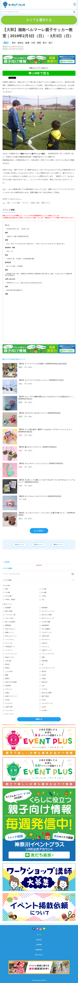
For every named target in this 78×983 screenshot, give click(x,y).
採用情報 (39, 944)
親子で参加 (8, 611)
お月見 (7, 700)
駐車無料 (44, 607)
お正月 (44, 707)
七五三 (44, 700)
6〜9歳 (44, 592)
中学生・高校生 (10, 599)
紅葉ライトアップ (11, 696)
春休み (7, 668)
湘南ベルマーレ (46, 203)
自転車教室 (45, 625)
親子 (9, 203)
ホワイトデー (9, 714)
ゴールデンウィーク (48, 668)
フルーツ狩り (9, 618)
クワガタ (44, 689)
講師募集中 (39, 949)
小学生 (44, 596)
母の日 (44, 671)
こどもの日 (8, 671)
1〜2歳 (44, 589)
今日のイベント (19, 544)
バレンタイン (9, 710)
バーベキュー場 (10, 615)
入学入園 (8, 661)
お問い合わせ (39, 955)
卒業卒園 (44, 661)
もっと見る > (39, 531)
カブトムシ (8, 689)
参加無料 (8, 607)
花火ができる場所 (11, 682)
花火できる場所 (47, 692)
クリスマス (8, 703)
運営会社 (39, 939)
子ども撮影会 (46, 629)
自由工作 (44, 682)
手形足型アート (10, 646)
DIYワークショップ (48, 618)
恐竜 (43, 657)
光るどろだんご (10, 629)
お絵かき (44, 643)
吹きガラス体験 (47, 615)
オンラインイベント (48, 611)
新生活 (7, 664)
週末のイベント (58, 544)
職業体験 (8, 625)
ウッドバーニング (11, 653)
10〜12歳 (8, 596)
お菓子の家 (45, 636)
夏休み (7, 678)
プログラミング (47, 632)
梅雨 (6, 675)
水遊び (44, 678)
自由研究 (8, 685)
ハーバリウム (9, 639)
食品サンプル (9, 657)
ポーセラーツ (46, 639)
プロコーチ (25, 203)
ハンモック (8, 650)
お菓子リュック (47, 650)
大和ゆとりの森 (35, 203)
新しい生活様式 (10, 622)
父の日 (44, 675)
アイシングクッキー (48, 653)
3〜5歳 (7, 592)
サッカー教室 (16, 203)
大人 (43, 599)
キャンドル (8, 643)
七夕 (43, 685)
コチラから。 (17, 199)
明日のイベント (39, 544)
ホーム (39, 934)
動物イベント (9, 632)
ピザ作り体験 (46, 622)
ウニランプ (45, 646)
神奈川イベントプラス (14, 4)
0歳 (6, 589)
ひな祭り (44, 710)
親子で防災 (45, 696)
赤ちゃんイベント (11, 636)
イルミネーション (47, 703)
